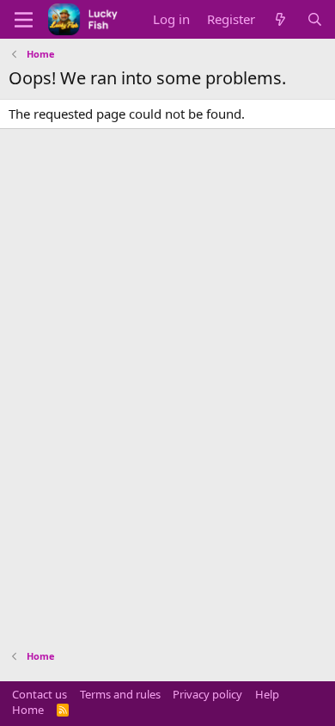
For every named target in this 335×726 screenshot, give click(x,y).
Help (267, 694)
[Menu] (23, 20)
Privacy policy (207, 694)
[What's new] (280, 19)
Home (28, 709)
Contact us (39, 694)
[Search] (315, 19)
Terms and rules (120, 694)
